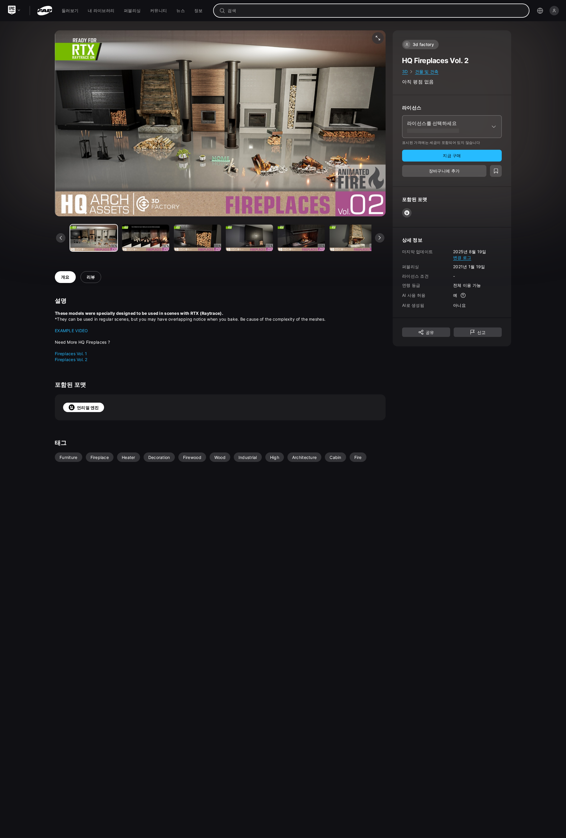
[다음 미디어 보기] (379, 238)
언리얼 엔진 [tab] (88, 407)
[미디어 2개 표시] (197, 238)
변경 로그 (462, 257)
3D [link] (405, 71)
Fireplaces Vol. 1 (71, 353)
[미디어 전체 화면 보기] (378, 38)
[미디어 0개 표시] (93, 238)
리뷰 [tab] (91, 276)
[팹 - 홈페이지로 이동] (44, 10)
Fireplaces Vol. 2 (71, 359)
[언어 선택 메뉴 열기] (540, 10)
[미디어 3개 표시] (249, 238)
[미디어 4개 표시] (301, 238)
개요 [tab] (65, 276)
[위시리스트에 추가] (496, 171)
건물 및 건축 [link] (427, 71)
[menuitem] (70, 10)
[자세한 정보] (463, 295)
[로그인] (554, 10)
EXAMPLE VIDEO (71, 330)
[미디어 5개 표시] (353, 238)
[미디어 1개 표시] (145, 238)
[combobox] (375, 11)
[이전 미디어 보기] (60, 238)
